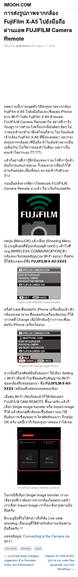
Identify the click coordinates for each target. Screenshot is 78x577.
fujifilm (11, 548)
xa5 (39, 548)
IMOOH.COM (17, 4)
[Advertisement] (39, 75)
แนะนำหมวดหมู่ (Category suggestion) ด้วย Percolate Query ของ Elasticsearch (21, 560)
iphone (26, 548)
